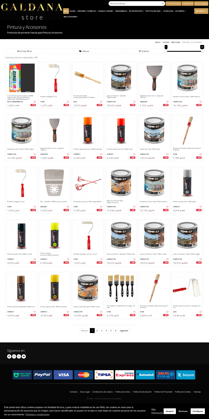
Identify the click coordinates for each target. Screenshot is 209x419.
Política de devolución (142, 392)
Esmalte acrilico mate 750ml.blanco (153, 201)
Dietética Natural (153, 11)
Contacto (73, 392)
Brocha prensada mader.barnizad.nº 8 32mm (187, 149)
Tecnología (168, 11)
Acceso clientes (174, 3)
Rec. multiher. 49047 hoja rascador (53, 201)
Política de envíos (122, 392)
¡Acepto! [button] (169, 411)
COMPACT (77, 154)
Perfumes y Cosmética (86, 11)
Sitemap (197, 392)
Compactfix (111, 102)
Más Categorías (70, 17)
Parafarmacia (121, 11)
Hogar (72, 11)
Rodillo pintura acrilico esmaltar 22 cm (186, 307)
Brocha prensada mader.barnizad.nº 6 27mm (154, 307)
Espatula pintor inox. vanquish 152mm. (151, 96)
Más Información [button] (157, 411)
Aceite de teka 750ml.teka (150, 149)
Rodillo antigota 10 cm (16, 201)
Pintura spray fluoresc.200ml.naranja (88, 149)
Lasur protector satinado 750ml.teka (121, 254)
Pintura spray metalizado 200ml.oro (21, 307)
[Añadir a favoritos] (34, 101)
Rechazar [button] (183, 411)
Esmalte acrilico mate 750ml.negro (20, 149)
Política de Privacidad (163, 392)
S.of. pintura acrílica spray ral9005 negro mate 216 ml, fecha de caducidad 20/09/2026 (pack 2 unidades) (20, 98)
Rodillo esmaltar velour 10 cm (85, 254)
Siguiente (124, 330)
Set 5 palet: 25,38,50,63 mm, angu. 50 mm (121, 307)
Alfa (75, 102)
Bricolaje (175, 42)
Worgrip (43, 207)
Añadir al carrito (22, 111)
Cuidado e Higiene (105, 11)
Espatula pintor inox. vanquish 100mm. (52, 149)
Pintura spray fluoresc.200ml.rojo (120, 149)
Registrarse (188, 3)
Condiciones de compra (102, 392)
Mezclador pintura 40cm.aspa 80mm (88, 201)
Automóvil (180, 11)
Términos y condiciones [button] (37, 414)
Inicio (66, 11)
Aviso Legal (85, 392)
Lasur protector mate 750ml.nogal (186, 254)
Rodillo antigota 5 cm (48, 96)
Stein (42, 102)
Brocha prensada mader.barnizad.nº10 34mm (84, 96)
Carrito (201, 11)
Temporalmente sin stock (21, 164)
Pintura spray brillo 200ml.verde (19, 254)
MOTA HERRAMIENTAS (15, 102)
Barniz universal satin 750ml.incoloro (115, 201)
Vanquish (143, 102)
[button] (84, 51)
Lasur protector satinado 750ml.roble (116, 96)
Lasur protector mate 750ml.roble (153, 254)
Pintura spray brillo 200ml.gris (184, 201)
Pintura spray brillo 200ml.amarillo (53, 307)
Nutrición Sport (136, 11)
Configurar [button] (198, 411)
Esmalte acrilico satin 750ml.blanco (186, 96)
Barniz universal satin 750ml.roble (87, 307)
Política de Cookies (183, 392)
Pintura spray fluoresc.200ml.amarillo (49, 254)
